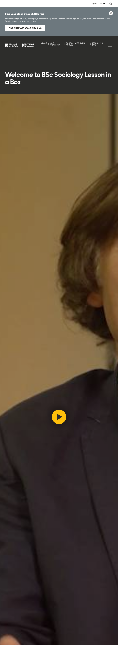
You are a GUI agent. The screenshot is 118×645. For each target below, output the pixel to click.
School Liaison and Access (75, 44)
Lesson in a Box (97, 44)
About (44, 43)
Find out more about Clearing (25, 28)
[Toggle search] (110, 3)
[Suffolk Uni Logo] (19, 45)
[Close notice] (111, 13)
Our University (55, 44)
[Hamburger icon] (109, 45)
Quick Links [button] (97, 3)
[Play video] (59, 417)
